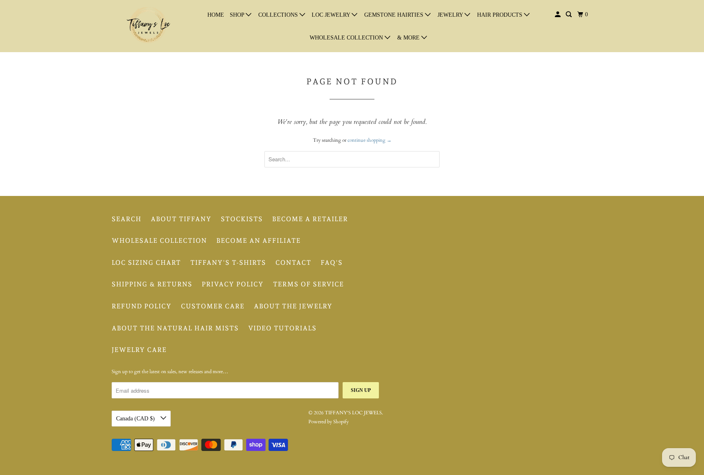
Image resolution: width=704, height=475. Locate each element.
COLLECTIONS (278, 15)
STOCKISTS (242, 219)
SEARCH (126, 219)
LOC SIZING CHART (146, 262)
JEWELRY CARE (139, 350)
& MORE (409, 38)
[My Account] (558, 14)
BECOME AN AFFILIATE (258, 240)
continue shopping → (370, 140)
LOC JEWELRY (332, 15)
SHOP (238, 15)
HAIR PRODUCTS (500, 15)
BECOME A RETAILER (310, 219)
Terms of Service (308, 284)
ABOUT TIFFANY (181, 219)
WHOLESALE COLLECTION (347, 38)
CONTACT (293, 262)
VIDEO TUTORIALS (282, 328)
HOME (215, 15)
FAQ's (332, 262)
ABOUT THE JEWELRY (293, 306)
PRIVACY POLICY (233, 284)
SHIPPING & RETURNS (152, 284)
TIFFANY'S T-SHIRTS (228, 262)
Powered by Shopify (328, 421)
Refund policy (142, 306)
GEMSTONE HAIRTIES (394, 15)
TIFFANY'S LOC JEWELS (353, 412)
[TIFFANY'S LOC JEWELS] (148, 26)
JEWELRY (451, 15)
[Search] (569, 14)
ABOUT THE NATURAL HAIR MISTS (175, 328)
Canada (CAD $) (136, 419)
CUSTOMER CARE (212, 306)
